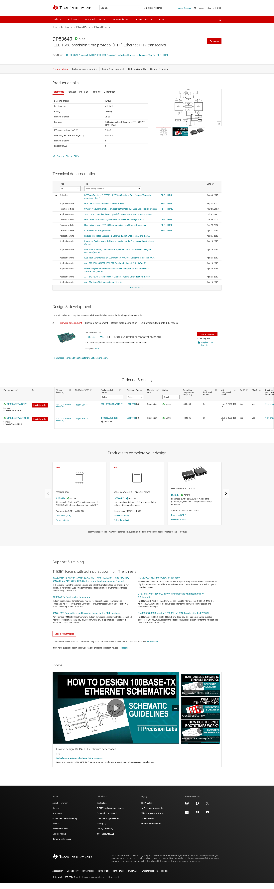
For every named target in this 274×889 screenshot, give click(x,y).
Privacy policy (88, 871)
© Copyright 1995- (63, 877)
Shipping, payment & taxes (152, 813)
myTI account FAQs (105, 834)
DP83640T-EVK (94, 337)
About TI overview (60, 803)
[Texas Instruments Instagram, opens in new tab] (187, 804)
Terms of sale (103, 871)
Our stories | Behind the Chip (65, 818)
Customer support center (108, 818)
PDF (159, 55)
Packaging (101, 823)
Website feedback (150, 871)
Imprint (164, 871)
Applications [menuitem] (73, 19)
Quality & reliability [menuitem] (120, 19)
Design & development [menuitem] (95, 19)
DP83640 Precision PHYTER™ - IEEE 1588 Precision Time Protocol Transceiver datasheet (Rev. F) (112, 55)
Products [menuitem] (57, 19)
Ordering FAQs (147, 818)
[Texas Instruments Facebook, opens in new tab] (197, 804)
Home (55, 27)
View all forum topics (64, 634)
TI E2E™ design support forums (110, 808)
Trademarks (133, 871)
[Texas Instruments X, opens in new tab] (207, 804)
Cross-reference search (107, 813)
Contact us (101, 803)
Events (56, 823)
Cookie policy (72, 871)
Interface (65, 27)
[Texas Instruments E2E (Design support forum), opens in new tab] (197, 813)
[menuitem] (220, 19)
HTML (166, 55)
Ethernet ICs (81, 27)
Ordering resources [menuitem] (143, 19)
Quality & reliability (105, 829)
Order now (214, 41)
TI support (123, 648)
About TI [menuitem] (162, 19)
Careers (56, 808)
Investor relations (60, 829)
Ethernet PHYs (100, 27)
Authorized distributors (151, 823)
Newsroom (57, 813)
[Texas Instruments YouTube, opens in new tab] (207, 813)
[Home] (72, 7)
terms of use (151, 641)
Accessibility (58, 871)
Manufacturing (59, 834)
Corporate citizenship (62, 839)
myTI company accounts (152, 808)
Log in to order (207, 334)
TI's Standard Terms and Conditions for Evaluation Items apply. (80, 358)
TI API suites (146, 803)
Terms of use (118, 871)
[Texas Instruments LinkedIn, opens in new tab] (187, 813)
